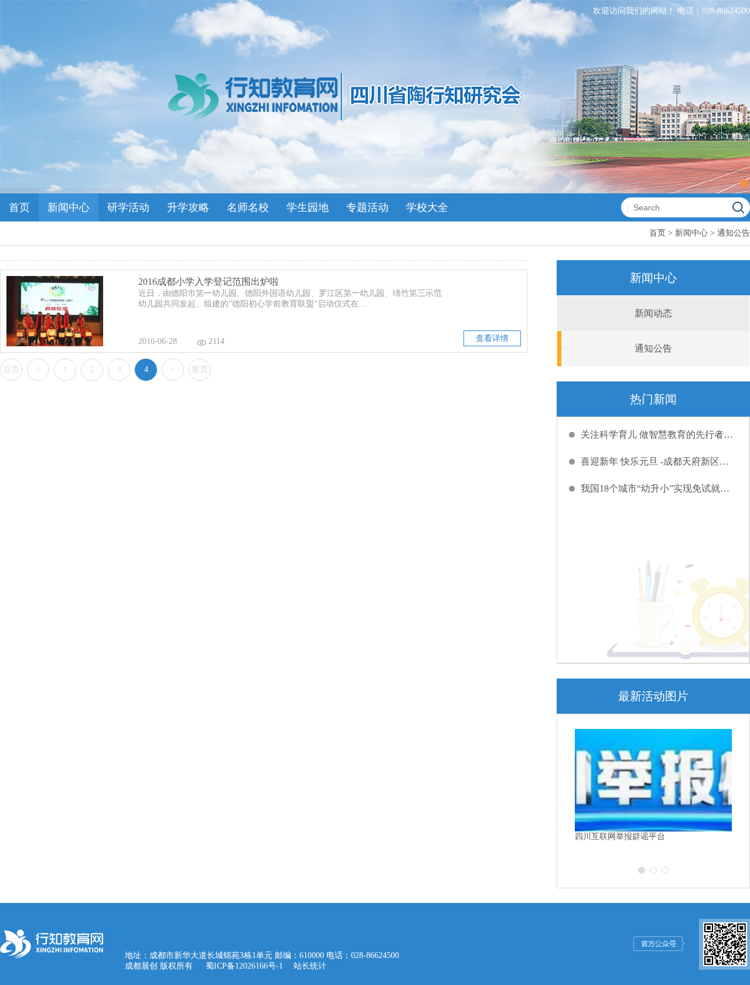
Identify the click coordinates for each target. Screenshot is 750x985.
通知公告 (733, 233)
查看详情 (492, 338)
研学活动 (128, 207)
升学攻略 (188, 207)
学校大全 (427, 207)
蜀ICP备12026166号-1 (244, 966)
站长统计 (310, 966)
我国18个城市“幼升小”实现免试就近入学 (659, 488)
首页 (19, 207)
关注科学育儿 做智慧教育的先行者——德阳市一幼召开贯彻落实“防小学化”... (659, 434)
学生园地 (308, 207)
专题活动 (367, 207)
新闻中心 (68, 207)
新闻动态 (653, 313)
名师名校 (248, 207)
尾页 (200, 369)
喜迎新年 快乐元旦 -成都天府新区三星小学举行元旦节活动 (659, 461)
